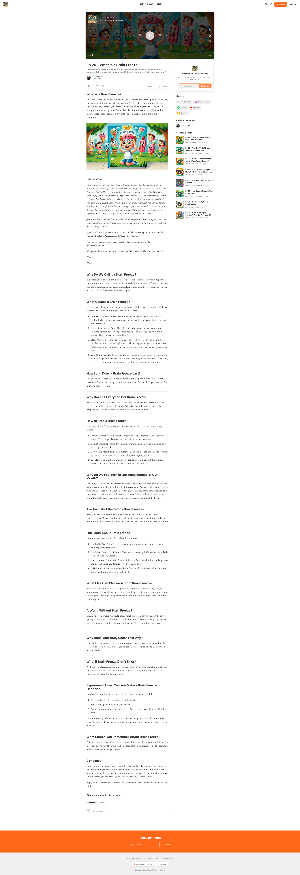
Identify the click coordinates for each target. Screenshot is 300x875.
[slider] (149, 55)
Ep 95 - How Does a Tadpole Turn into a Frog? (199, 192)
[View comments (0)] (210, 30)
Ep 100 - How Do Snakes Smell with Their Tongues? (198, 138)
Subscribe (280, 4)
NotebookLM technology (97, 223)
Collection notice (166, 858)
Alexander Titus (98, 76)
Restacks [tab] (102, 803)
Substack (138, 870)
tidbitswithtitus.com (95, 245)
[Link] (83, 94)
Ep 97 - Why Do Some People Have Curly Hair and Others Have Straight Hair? (199, 170)
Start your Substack (144, 864)
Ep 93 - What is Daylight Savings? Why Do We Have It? (198, 213)
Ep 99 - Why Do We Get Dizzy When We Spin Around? (197, 149)
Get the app (161, 864)
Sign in (293, 4)
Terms (156, 858)
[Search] (266, 4)
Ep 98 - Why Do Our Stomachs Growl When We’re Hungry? (198, 160)
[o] (180, 140)
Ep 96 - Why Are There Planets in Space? (199, 181)
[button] (132, 35)
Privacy (149, 858)
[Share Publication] (271, 4)
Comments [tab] (92, 803)
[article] (194, 140)
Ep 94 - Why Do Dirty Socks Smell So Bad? (197, 203)
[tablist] (96, 802)
